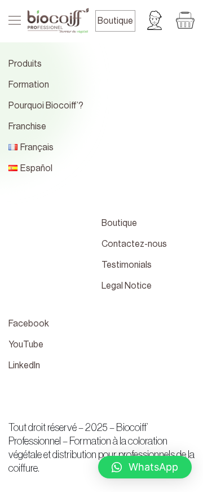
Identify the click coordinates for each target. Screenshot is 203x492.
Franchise (27, 126)
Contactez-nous (134, 244)
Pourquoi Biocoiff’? (45, 105)
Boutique (115, 20)
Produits (25, 63)
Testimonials (127, 264)
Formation (28, 84)
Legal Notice (127, 285)
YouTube (25, 344)
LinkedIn (24, 365)
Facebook (28, 323)
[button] (145, 467)
